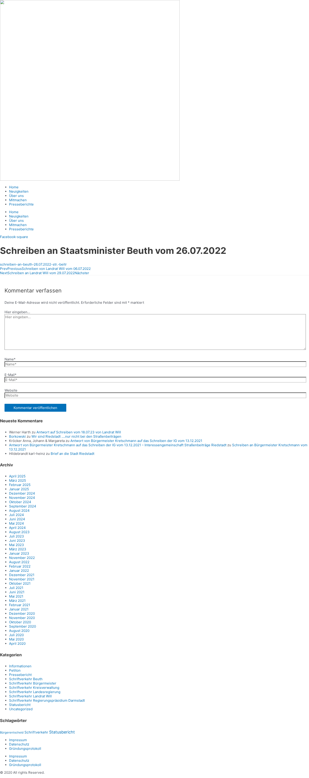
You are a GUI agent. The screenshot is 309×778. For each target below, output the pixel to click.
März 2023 (17, 549)
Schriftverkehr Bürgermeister (32, 683)
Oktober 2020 (20, 622)
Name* (10, 359)
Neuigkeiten (19, 191)
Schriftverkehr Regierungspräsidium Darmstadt (47, 700)
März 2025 (17, 480)
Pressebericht (20, 675)
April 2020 (17, 643)
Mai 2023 (16, 545)
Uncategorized (21, 709)
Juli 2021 (16, 588)
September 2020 (22, 626)
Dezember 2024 (22, 493)
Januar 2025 (19, 489)
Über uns (16, 196)
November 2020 (22, 618)
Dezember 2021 (21, 575)
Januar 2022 (19, 570)
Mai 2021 (16, 596)
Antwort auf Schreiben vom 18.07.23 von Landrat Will (78, 432)
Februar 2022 (20, 566)
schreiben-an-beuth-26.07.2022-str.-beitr (33, 264)
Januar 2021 (19, 609)
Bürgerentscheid (12, 732)
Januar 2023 (19, 553)
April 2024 (17, 528)
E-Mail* (11, 375)
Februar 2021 (19, 605)
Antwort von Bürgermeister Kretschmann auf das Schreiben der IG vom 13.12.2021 (136, 441)
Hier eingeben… (17, 312)
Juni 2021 (16, 592)
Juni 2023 (17, 540)
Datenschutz (19, 744)
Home (14, 187)
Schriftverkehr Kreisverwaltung (34, 687)
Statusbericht (20, 705)
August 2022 (19, 562)
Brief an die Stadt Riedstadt (72, 453)
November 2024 (22, 497)
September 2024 (22, 506)
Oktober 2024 (20, 502)
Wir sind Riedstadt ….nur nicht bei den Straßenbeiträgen (76, 436)
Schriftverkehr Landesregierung (34, 692)
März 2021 (17, 600)
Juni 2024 (17, 519)
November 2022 (22, 558)
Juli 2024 (16, 515)
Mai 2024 (16, 523)
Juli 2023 (16, 536)
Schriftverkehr (36, 732)
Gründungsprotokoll (25, 748)
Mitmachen (18, 200)
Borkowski (17, 436)
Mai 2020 (16, 639)
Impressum (18, 740)
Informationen (20, 666)
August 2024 (19, 510)
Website (11, 390)
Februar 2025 (20, 485)
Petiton (15, 670)
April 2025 (17, 476)
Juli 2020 (16, 635)
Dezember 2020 (22, 613)
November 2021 (21, 579)
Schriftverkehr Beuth (26, 679)
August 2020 (19, 630)
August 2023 (19, 532)
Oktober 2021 (20, 583)
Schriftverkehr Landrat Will (30, 696)
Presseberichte (21, 204)
